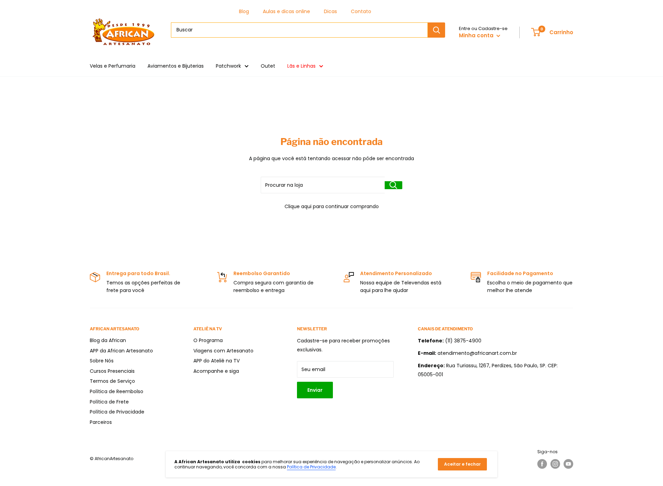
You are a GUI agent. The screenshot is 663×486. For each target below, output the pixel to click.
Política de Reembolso (116, 391)
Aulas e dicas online (286, 11)
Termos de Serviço (112, 381)
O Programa (208, 340)
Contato (361, 11)
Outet (268, 65)
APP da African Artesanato (121, 350)
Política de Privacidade (117, 411)
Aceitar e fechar (462, 464)
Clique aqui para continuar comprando (332, 206)
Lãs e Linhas (301, 65)
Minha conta (477, 35)
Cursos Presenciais (112, 371)
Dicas (330, 11)
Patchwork (228, 65)
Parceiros (101, 422)
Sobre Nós (102, 360)
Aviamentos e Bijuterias (175, 65)
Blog (244, 11)
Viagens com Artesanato (223, 350)
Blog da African (108, 340)
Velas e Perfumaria (112, 65)
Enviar (315, 390)
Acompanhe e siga (216, 371)
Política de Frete (109, 401)
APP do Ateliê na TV (216, 360)
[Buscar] (436, 30)
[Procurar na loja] (393, 185)
